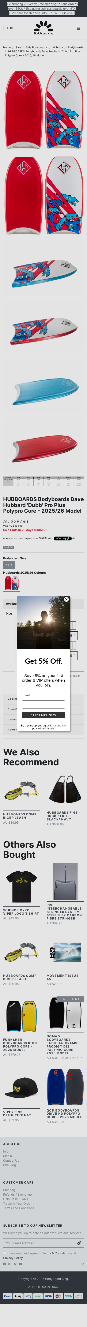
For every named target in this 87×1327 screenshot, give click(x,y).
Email (26, 695)
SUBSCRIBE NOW (43, 715)
